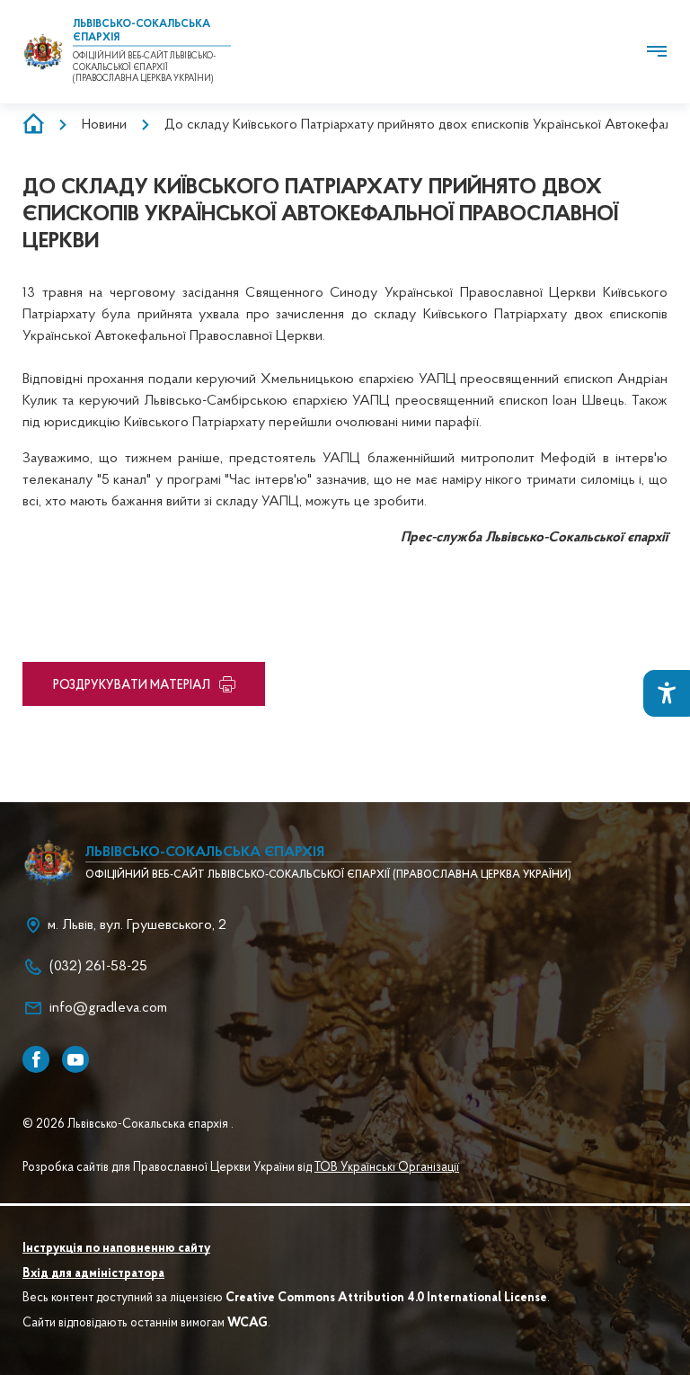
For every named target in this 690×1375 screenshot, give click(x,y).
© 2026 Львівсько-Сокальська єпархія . (128, 1125)
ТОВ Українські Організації (386, 1168)
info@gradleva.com (108, 1008)
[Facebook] (35, 1059)
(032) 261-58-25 (98, 967)
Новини (104, 125)
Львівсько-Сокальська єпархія (204, 852)
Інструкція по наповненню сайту (116, 1249)
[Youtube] (75, 1059)
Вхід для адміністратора (93, 1274)
